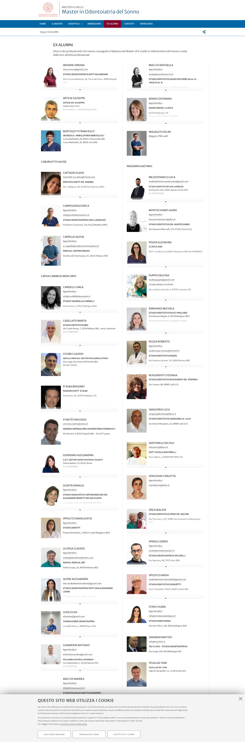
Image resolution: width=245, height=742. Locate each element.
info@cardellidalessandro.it (76, 296)
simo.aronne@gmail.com (75, 69)
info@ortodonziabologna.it (162, 615)
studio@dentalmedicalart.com (78, 557)
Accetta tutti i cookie (124, 734)
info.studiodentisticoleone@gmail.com (82, 583)
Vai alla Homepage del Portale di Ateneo (48, 9)
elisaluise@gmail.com (74, 616)
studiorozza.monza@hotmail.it (164, 350)
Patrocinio (146, 23)
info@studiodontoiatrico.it (76, 214)
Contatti (129, 23)
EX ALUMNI (112, 23)
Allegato (153, 136)
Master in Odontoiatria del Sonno (100, 10)
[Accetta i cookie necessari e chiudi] (240, 698)
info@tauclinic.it (157, 641)
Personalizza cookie (89, 734)
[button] (204, 32)
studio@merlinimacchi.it (161, 74)
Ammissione (94, 23)
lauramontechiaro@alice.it (162, 219)
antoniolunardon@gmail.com (77, 654)
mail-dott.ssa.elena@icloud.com (79, 177)
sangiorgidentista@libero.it (162, 413)
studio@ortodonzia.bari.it (161, 550)
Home (43, 23)
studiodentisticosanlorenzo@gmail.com (168, 181)
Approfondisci (70, 210)
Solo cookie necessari (54, 734)
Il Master (57, 23)
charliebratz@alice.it (159, 485)
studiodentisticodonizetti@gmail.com (167, 579)
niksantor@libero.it (158, 447)
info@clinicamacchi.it (74, 688)
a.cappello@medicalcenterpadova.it (81, 246)
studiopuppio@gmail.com (162, 279)
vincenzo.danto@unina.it (75, 423)
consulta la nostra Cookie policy (73, 724)
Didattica (74, 23)
